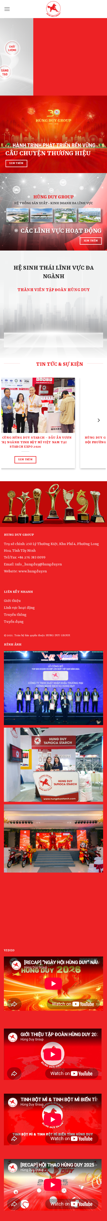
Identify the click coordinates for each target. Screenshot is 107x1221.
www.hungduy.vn (32, 571)
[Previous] (8, 420)
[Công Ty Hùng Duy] (53, 9)
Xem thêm (21, 455)
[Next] (98, 420)
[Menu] (7, 9)
